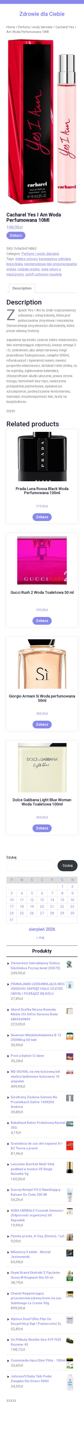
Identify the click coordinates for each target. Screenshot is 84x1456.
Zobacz (16, 235)
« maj (40, 937)
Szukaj (11, 857)
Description (21, 288)
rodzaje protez (29, 269)
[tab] (22, 288)
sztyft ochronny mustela (43, 274)
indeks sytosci (26, 259)
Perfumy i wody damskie (35, 27)
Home (10, 27)
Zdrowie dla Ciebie (42, 14)
